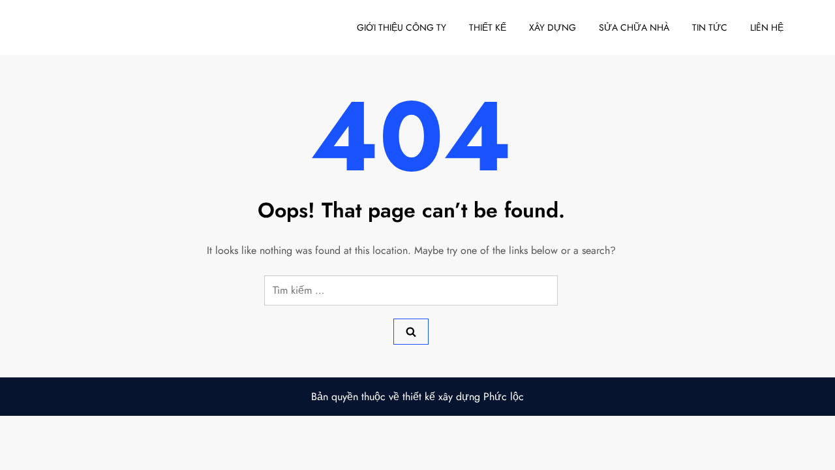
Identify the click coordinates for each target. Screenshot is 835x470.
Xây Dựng (552, 27)
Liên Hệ (766, 27)
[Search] (411, 332)
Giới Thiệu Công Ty (401, 27)
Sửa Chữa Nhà (634, 27)
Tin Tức (709, 27)
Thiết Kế (487, 27)
